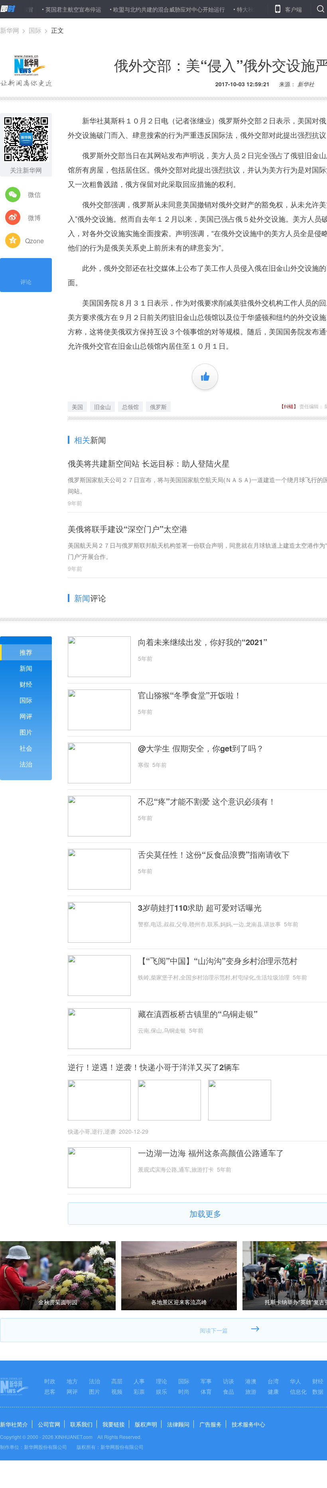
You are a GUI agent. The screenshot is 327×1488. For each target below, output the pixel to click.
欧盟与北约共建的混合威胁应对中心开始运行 (148, 9)
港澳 (250, 1381)
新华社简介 (14, 1424)
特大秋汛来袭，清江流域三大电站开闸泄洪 (269, 9)
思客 (49, 1391)
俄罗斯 (158, 407)
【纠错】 (288, 406)
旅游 (250, 1391)
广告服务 (210, 1424)
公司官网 (49, 1424)
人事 (139, 1381)
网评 (26, 716)
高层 (116, 1381)
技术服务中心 (248, 1424)
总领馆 (130, 407)
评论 (26, 282)
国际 (35, 30)
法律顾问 (178, 1424)
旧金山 (102, 407)
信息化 (298, 1391)
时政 (49, 1381)
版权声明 (146, 1424)
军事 (206, 1381)
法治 (26, 764)
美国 (77, 407)
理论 (161, 1381)
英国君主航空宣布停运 (53, 9)
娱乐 (161, 1391)
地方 (72, 1381)
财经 (26, 684)
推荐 (26, 652)
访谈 (228, 1381)
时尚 (183, 1391)
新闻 (26, 668)
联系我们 (81, 1424)
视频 (116, 1391)
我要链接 (113, 1424)
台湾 (273, 1381)
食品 (228, 1391)
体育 (206, 1391)
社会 (26, 748)
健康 (273, 1391)
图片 (26, 732)
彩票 (139, 1391)
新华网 (9, 30)
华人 (295, 1381)
